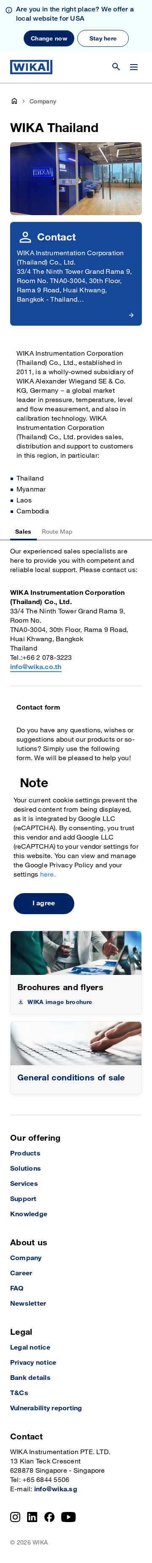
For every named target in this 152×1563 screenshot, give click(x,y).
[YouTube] (68, 1517)
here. (48, 875)
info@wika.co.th (36, 667)
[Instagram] (15, 1517)
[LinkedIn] (32, 1517)
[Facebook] (49, 1517)
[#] (76, 1043)
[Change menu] (134, 67)
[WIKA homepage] (31, 67)
